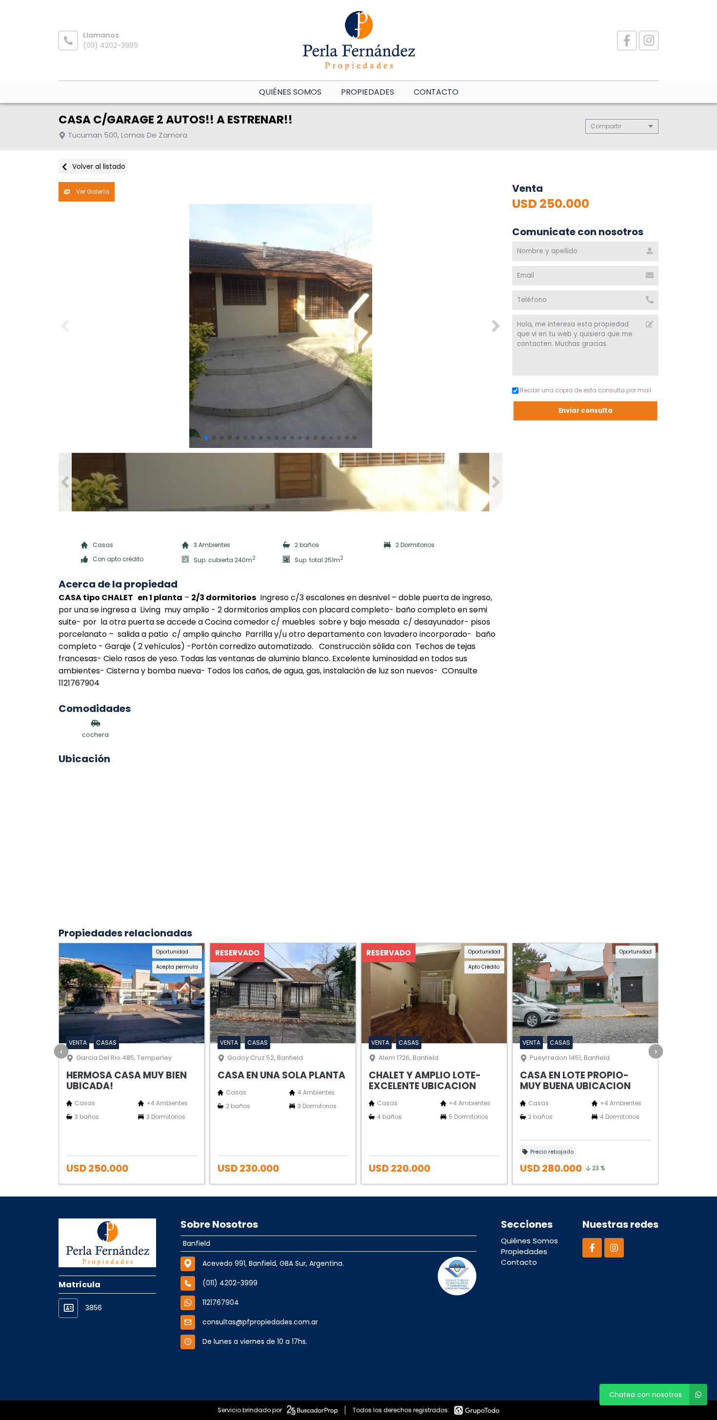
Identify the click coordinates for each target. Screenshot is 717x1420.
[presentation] (61, 1051)
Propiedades (367, 92)
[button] (495, 326)
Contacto (436, 92)
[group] (280, 326)
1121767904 (220, 1302)
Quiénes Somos (290, 92)
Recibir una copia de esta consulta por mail (585, 390)
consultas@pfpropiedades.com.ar (260, 1322)
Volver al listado (97, 166)
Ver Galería (92, 191)
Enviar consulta (585, 410)
